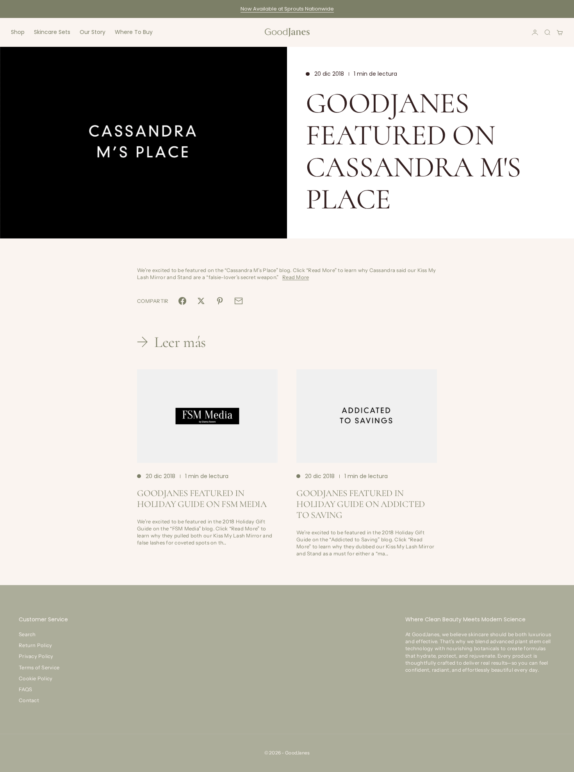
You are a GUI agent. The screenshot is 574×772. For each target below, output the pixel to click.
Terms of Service (39, 667)
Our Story (92, 32)
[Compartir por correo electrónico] (238, 301)
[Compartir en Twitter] (201, 301)
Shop (18, 32)
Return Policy (35, 645)
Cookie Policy (35, 678)
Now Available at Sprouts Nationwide (287, 8)
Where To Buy (134, 32)
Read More (295, 277)
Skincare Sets (52, 32)
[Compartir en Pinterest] (220, 301)
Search (27, 634)
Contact (29, 700)
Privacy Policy (36, 656)
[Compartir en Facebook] (182, 301)
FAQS (25, 689)
